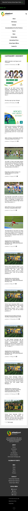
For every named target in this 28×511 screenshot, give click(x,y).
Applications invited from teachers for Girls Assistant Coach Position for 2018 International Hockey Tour (13, 390)
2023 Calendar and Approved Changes (13, 62)
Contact (14, 476)
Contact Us (14, 46)
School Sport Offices (14, 43)
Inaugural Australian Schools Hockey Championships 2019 (13, 316)
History (14, 447)
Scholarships (14, 37)
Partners (14, 473)
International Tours (14, 40)
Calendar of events (14, 460)
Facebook (14, 489)
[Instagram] (3, 7)
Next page (10, 422)
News (14, 34)
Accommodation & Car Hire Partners (14, 28)
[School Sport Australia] (7, 14)
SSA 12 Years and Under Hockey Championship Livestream (14, 138)
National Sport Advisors (14, 480)
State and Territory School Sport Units (11, 2)
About (14, 18)
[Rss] (18, 64)
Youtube (14, 494)
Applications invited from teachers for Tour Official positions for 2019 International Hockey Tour (14, 353)
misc (14, 465)
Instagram (14, 493)
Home (14, 467)
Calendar (14, 25)
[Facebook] (0, 7)
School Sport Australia (14, 479)
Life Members (14, 453)
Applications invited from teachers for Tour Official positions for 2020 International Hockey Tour (14, 242)
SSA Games (14, 21)
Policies (14, 451)
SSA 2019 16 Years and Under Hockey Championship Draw (13, 207)
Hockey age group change (12, 100)
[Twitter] (2, 7)
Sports (14, 31)
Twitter (14, 491)
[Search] (26, 14)
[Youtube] (4, 7)
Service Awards (14, 455)
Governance (14, 449)
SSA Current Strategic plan (14, 456)
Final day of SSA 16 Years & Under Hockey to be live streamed (12, 173)
